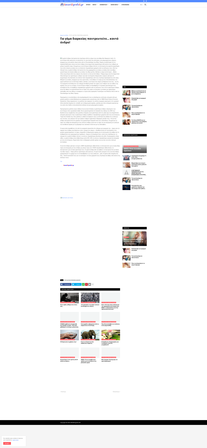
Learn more (15, 440)
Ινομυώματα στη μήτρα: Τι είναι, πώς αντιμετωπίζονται (138, 157)
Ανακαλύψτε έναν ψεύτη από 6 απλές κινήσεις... (69, 360)
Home (61, 1)
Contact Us (80, 1)
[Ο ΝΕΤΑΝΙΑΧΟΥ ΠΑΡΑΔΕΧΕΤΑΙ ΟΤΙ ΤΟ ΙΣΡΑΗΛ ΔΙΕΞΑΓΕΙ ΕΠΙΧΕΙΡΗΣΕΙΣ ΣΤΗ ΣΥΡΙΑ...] (126, 172)
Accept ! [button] (7, 443)
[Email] (89, 284)
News (94, 4)
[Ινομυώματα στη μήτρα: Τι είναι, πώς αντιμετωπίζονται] (126, 157)
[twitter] (146, 1)
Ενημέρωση (103, 4)
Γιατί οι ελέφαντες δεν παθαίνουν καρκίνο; (87, 342)
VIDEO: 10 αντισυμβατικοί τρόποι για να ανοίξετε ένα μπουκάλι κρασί (88, 361)
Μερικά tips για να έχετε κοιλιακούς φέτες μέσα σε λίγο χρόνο (138, 164)
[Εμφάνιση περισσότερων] (92, 284)
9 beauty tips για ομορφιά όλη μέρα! (138, 98)
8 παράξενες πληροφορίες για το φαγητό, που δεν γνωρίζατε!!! (110, 343)
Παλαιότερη (116, 391)
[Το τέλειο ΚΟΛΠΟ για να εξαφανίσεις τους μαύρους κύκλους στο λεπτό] (126, 122)
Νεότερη (63, 391)
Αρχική (88, 4)
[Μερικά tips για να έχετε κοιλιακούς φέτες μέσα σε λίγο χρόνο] (126, 165)
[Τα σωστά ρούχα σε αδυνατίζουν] (126, 107)
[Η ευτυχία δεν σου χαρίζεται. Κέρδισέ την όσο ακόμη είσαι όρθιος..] (126, 187)
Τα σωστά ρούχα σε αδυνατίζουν (136, 106)
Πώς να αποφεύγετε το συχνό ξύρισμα (138, 113)
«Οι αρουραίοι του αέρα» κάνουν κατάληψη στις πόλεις (90, 305)
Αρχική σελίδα (64, 35)
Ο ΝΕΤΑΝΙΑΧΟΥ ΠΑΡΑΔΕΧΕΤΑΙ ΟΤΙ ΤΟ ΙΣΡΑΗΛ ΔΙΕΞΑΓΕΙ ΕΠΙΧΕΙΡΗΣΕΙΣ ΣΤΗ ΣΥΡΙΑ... (138, 172)
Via (61, 161)
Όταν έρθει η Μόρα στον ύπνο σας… (68, 305)
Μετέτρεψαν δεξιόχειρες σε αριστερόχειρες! (109, 360)
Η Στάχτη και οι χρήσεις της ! (68, 341)
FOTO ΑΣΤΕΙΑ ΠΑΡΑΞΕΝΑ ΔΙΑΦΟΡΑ (78, 35)
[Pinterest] (86, 284)
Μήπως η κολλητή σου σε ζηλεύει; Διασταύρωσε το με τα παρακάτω (138, 92)
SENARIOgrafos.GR (75, 422)
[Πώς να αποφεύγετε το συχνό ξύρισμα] (126, 114)
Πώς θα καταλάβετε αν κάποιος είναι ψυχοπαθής (110, 324)
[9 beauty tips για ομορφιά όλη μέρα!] (126, 100)
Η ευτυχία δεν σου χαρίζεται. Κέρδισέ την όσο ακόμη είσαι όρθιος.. (138, 187)
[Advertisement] (103, 21)
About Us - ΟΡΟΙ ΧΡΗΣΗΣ (70, 1)
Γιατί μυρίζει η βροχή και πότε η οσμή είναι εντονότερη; (90, 324)
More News (114, 4)
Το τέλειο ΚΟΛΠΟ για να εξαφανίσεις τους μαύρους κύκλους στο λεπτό (139, 121)
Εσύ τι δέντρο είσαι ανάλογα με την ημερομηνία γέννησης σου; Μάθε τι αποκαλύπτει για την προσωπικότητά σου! (110, 307)
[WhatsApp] (83, 284)
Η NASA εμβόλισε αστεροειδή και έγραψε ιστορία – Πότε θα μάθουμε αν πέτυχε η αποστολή (69, 325)
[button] (141, 5)
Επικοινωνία (125, 4)
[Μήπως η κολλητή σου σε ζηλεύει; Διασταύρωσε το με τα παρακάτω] (126, 92)
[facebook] (143, 1)
